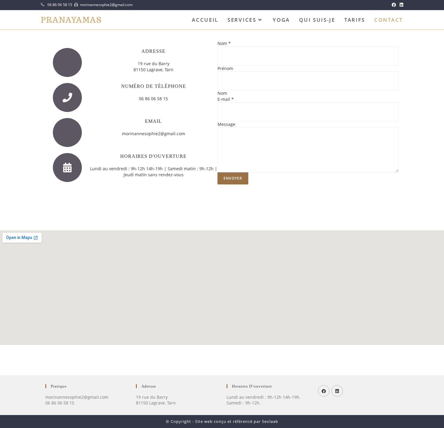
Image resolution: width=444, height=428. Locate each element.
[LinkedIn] (337, 391)
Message (226, 124)
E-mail (225, 99)
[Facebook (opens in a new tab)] (394, 5)
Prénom (225, 68)
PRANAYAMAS (71, 20)
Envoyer (233, 178)
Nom (224, 43)
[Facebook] (324, 391)
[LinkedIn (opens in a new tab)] (400, 5)
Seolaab (270, 421)
